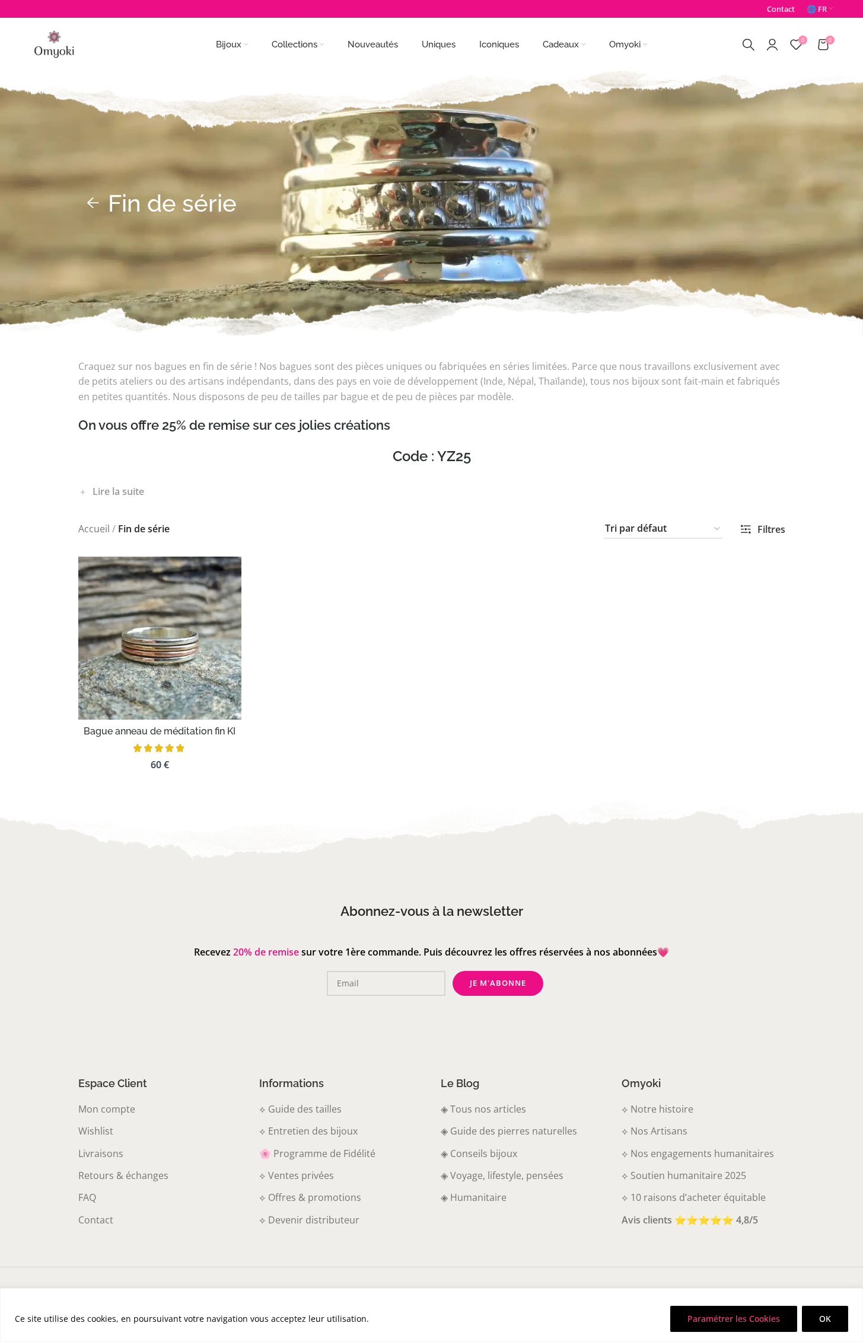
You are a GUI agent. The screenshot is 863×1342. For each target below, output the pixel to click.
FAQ (87, 1197)
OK (825, 1318)
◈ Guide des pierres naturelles (509, 1130)
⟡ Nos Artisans (654, 1130)
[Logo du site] (54, 43)
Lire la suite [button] (118, 491)
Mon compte (106, 1109)
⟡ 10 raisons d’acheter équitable (694, 1197)
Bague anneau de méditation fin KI (159, 731)
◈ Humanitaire (474, 1197)
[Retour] (93, 203)
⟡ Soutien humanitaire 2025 (684, 1175)
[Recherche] (748, 44)
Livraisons (100, 1153)
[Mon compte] (772, 44)
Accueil (94, 528)
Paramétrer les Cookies (733, 1318)
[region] (431, 1315)
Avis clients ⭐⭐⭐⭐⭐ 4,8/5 (690, 1219)
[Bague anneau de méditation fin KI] (160, 638)
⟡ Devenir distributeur (309, 1219)
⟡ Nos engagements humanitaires (698, 1153)
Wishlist (95, 1130)
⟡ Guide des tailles (300, 1109)
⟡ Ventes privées (296, 1175)
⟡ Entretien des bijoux (308, 1130)
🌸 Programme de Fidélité (317, 1153)
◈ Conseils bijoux (479, 1153)
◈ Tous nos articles (483, 1109)
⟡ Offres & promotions (310, 1197)
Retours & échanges (123, 1175)
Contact (95, 1219)
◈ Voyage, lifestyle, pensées (502, 1175)
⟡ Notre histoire (657, 1109)
